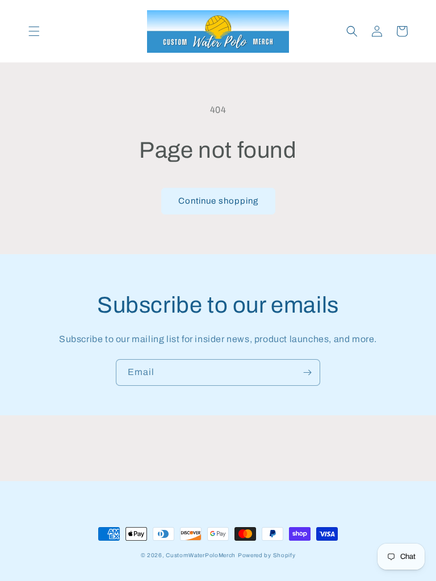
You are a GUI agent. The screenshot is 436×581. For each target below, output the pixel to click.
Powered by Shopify (267, 555)
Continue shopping (218, 200)
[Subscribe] (307, 372)
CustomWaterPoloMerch (201, 555)
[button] (34, 31)
